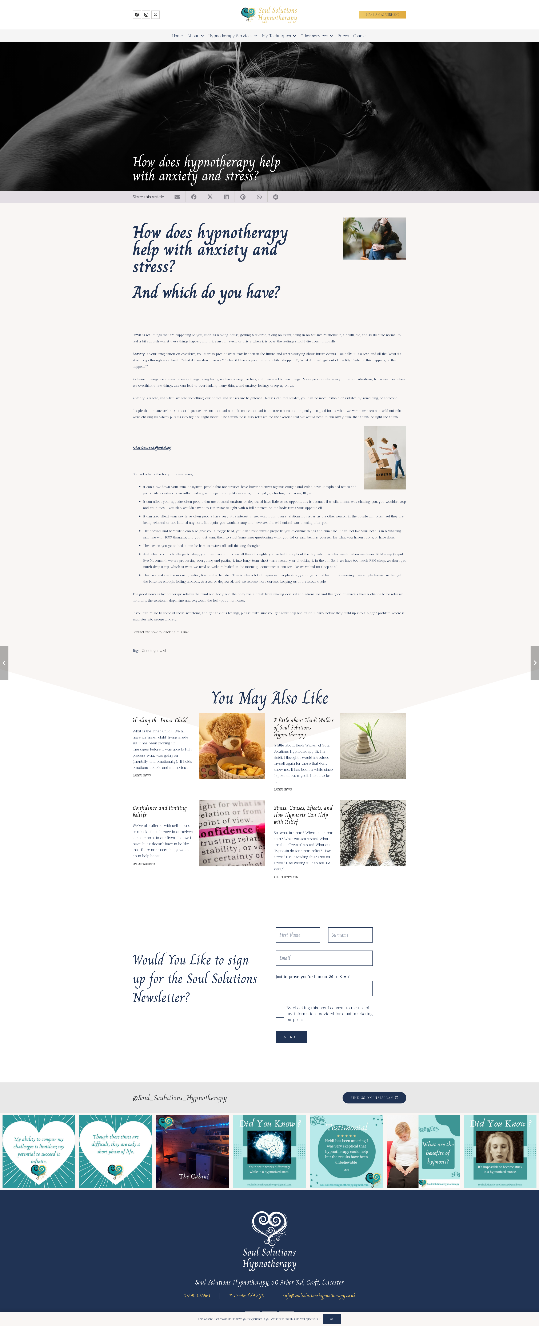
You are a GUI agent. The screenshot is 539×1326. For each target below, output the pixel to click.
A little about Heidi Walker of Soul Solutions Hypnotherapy (304, 727)
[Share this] (193, 196)
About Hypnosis (286, 877)
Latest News (142, 775)
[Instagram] (146, 15)
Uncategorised (144, 864)
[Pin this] (243, 196)
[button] (202, 35)
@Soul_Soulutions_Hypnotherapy (180, 1098)
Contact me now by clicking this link (161, 632)
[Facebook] (137, 15)
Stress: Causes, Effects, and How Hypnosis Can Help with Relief (303, 814)
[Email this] (177, 196)
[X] (155, 15)
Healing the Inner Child (160, 720)
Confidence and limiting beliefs (160, 811)
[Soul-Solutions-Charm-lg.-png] (269, 14)
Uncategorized (154, 650)
